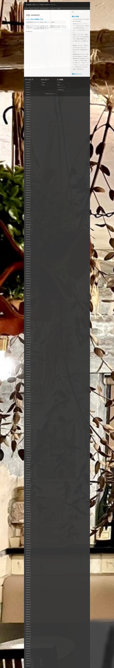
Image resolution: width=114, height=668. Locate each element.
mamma (41, 22)
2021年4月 (28, 239)
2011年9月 (28, 521)
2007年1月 (28, 653)
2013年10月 (28, 459)
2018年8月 (28, 317)
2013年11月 (28, 457)
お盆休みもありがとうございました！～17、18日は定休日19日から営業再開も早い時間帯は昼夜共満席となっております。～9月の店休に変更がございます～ (81, 28)
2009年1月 (28, 599)
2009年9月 (28, 580)
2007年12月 (28, 631)
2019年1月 (28, 305)
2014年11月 (28, 428)
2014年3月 (28, 447)
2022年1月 (28, 217)
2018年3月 (28, 330)
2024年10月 (28, 136)
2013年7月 (28, 467)
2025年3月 (28, 124)
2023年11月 (28, 163)
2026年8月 (28, 82)
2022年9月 (28, 197)
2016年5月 (28, 384)
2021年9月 (28, 227)
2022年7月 (28, 202)
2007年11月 (28, 634)
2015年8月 (28, 406)
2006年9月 (28, 663)
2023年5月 (28, 178)
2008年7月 (28, 614)
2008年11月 (28, 604)
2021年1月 (28, 246)
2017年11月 (28, 339)
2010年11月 (28, 545)
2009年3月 (28, 594)
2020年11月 (28, 251)
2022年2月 (28, 214)
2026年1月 (28, 99)
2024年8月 (28, 141)
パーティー (52, 8)
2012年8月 (28, 494)
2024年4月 (28, 151)
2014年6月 (28, 440)
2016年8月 (28, 376)
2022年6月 (28, 205)
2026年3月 (28, 94)
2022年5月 (28, 207)
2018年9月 (28, 315)
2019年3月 (28, 300)
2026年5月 (28, 89)
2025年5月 (28, 119)
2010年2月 (28, 567)
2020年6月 (28, 263)
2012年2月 (28, 509)
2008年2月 (28, 626)
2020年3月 (28, 271)
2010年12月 (28, 543)
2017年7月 (28, 349)
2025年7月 (28, 114)
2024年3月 (28, 153)
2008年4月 (28, 621)
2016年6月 (28, 381)
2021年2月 (28, 244)
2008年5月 (28, 619)
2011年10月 (28, 518)
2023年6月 (28, 175)
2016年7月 (28, 379)
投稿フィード (60, 84)
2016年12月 (28, 366)
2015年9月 (28, 403)
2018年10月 (28, 312)
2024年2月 (28, 156)
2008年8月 (28, 611)
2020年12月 (28, 249)
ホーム (26, 8)
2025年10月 (28, 107)
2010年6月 (28, 558)
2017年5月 (28, 354)
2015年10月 (28, 401)
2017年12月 (28, 337)
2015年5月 (28, 413)
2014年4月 (28, 445)
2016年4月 (28, 386)
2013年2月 (28, 479)
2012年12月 (28, 484)
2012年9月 (28, 491)
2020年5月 (28, 266)
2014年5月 (28, 442)
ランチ (31, 8)
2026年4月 (28, 92)
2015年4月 (28, 415)
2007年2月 (28, 651)
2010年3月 (28, 565)
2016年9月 (28, 374)
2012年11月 (28, 486)
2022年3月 (28, 212)
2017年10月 (28, 342)
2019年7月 (28, 290)
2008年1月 (28, 629)
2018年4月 (28, 327)
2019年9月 (28, 285)
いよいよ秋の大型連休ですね (34, 19)
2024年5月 (28, 148)
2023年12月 (28, 160)
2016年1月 (28, 393)
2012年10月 (28, 489)
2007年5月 (28, 643)
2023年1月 (28, 187)
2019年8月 (28, 288)
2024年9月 (28, 138)
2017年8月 (28, 347)
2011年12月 (28, 513)
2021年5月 (28, 236)
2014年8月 (28, 435)
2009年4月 (28, 592)
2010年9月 (28, 550)
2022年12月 (28, 190)
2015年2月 (28, 420)
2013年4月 (28, 474)
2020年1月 (28, 276)
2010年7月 (28, 555)
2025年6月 (28, 116)
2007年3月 (28, 648)
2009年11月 (28, 575)
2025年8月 (28, 111)
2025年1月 (28, 129)
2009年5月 (28, 589)
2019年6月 (28, 293)
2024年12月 (28, 131)
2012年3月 (28, 506)
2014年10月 (28, 430)
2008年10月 (28, 607)
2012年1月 (28, 511)
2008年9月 (28, 609)
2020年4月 (28, 268)
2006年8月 (28, 665)
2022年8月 (28, 200)
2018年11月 (28, 310)
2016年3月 (28, 388)
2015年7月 (28, 408)
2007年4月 (28, 646)
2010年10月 (28, 548)
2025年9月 (28, 109)
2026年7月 (28, 84)
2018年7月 (28, 320)
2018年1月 (28, 335)
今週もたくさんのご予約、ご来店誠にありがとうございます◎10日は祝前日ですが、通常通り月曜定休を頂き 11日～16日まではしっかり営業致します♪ (81, 39)
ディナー (36, 8)
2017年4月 (28, 357)
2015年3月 (28, 418)
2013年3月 (28, 477)
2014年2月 (28, 450)
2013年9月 (28, 462)
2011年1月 (28, 540)
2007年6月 (28, 641)
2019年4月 (28, 298)
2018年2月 (28, 332)
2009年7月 (28, 585)
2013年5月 (28, 472)
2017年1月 (28, 364)
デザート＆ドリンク (44, 8)
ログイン (59, 82)
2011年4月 (28, 533)
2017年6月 (28, 352)
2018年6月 (28, 322)
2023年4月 (28, 180)
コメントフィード (61, 87)
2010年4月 (28, 562)
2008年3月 (28, 624)
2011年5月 (28, 531)
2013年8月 (28, 464)
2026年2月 (28, 97)
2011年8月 (28, 523)
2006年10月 (28, 661)
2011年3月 (28, 535)
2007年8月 (28, 638)
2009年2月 (28, 597)
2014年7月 (28, 437)
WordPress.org (61, 89)
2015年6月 (28, 411)
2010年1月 (28, 570)
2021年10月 (28, 224)
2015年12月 (28, 396)
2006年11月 (28, 658)
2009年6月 (28, 587)
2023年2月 (28, 185)
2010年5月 (28, 560)
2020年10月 (28, 254)
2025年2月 (28, 126)
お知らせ (53, 22)
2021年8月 (28, 229)
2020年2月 (28, 273)
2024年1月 (28, 158)
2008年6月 (28, 616)
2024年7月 (28, 143)
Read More (28, 31)
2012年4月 (28, 504)
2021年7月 (28, 232)
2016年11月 (28, 369)
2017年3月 (28, 359)
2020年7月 (28, 261)
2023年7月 (28, 173)
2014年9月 (28, 433)
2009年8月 (28, 582)
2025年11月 (28, 104)
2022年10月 (28, 195)
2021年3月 (28, 241)
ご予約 (58, 8)
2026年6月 (28, 87)
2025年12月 (28, 102)
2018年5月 (28, 325)
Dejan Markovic (52, 93)
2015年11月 (28, 398)
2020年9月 (28, 256)
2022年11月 (28, 192)
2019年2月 (28, 303)
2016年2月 (28, 391)
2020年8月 (28, 259)
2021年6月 (28, 234)
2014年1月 (28, 452)
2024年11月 (28, 133)
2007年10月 (28, 636)
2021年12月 (28, 219)
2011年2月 (28, 538)
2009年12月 (28, 572)
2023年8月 (28, 170)
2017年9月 (28, 344)
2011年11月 (28, 516)
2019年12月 (28, 278)
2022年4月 (28, 209)
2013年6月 (28, 469)
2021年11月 (28, 222)
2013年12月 (28, 455)
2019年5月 (28, 295)
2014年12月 (28, 425)
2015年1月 (28, 423)
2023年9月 (28, 168)
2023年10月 (28, 165)
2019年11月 (28, 281)
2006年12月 (28, 656)
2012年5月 (28, 501)
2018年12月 (28, 308)
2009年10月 (28, 577)
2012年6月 (28, 499)
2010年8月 (28, 553)
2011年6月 (28, 528)
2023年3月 (28, 183)
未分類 (43, 84)
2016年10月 (28, 371)
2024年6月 (28, 146)
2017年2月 (28, 361)
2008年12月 (28, 602)
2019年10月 (28, 283)
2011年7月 (28, 526)
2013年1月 (28, 482)
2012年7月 (28, 496)
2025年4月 (28, 121)
